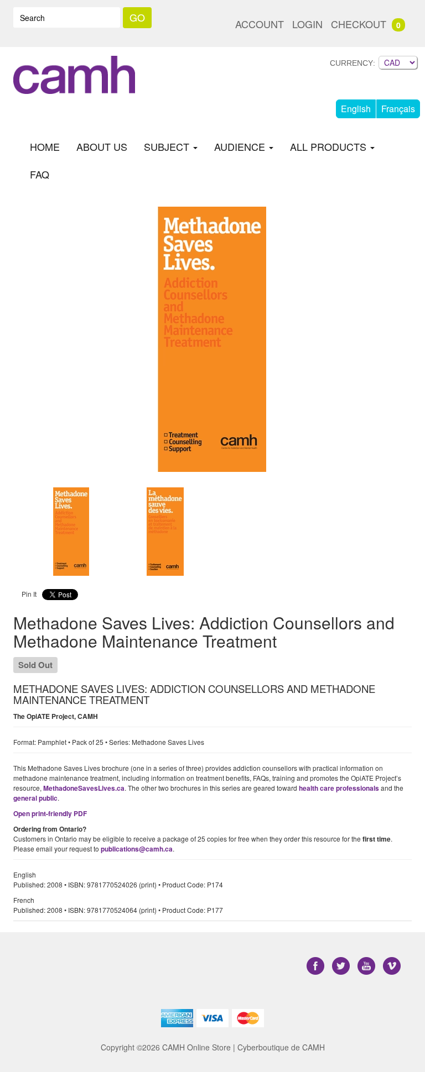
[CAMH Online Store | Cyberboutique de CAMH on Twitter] (342, 965)
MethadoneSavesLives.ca (84, 788)
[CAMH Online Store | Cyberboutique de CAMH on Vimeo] (391, 965)
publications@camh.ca (137, 849)
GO (137, 17)
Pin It (29, 593)
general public (35, 798)
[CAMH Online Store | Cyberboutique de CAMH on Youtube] (367, 965)
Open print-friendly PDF (50, 813)
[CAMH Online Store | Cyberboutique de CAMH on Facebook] (316, 965)
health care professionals (339, 788)
